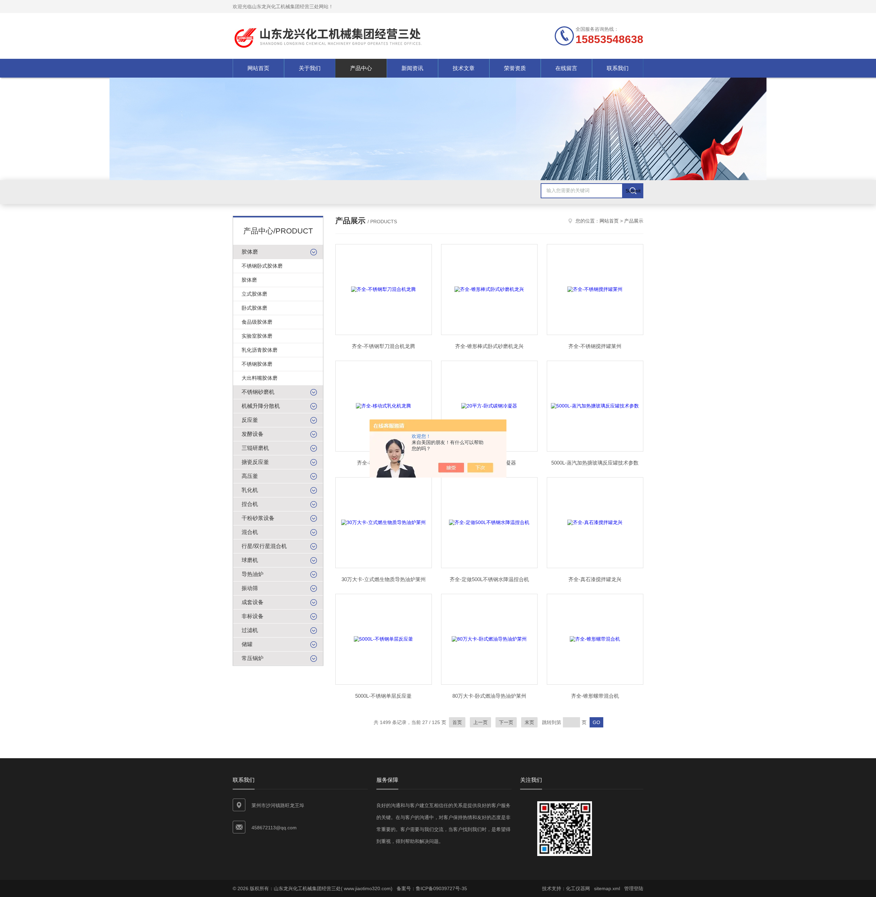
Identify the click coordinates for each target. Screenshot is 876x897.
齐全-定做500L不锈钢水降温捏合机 (489, 579)
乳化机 (250, 490)
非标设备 (252, 616)
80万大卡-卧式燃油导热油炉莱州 (489, 696)
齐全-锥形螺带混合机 (595, 696)
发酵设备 (252, 434)
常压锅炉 (252, 658)
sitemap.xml (607, 888)
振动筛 (250, 588)
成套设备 (252, 602)
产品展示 (633, 221)
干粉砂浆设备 (258, 518)
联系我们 (618, 68)
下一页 (506, 722)
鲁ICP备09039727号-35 (441, 888)
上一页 (480, 722)
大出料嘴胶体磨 (260, 378)
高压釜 (250, 476)
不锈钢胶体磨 (257, 364)
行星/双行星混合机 (264, 546)
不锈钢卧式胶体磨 (262, 266)
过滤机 (250, 630)
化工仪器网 (578, 888)
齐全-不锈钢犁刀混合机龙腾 (383, 346)
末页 (529, 722)
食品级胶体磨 (257, 322)
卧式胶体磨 (254, 308)
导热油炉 (252, 574)
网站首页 (258, 68)
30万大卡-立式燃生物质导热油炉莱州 (384, 579)
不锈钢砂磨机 (258, 392)
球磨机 (250, 560)
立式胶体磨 (254, 294)
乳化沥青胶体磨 (260, 350)
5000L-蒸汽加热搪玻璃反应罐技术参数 (595, 463)
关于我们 (310, 68)
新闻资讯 (412, 68)
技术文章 (464, 68)
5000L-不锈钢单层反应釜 (383, 696)
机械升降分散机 (261, 406)
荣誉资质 (515, 68)
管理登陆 (633, 888)
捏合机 (250, 504)
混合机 (250, 532)
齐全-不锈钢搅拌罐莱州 (594, 346)
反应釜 (250, 420)
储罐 (247, 644)
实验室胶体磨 (257, 336)
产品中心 (361, 68)
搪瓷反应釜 (255, 462)
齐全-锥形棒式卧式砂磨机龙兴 (489, 346)
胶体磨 (250, 252)
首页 (457, 722)
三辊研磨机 (255, 448)
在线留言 (566, 68)
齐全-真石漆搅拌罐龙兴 (594, 579)
